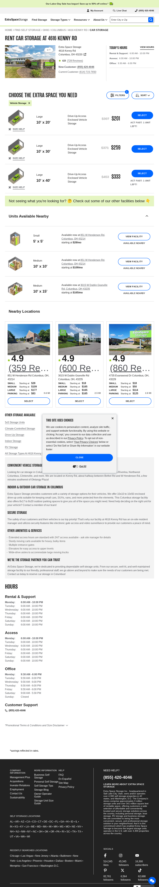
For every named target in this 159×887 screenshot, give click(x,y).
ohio (46, 30)
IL (76, 821)
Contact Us (16, 793)
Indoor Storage (13, 441)
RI (63, 831)
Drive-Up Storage (14, 434)
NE (73, 826)
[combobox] (132, 20)
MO (68, 826)
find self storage (28, 30)
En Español (65, 779)
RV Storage (11, 447)
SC (68, 831)
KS (16, 826)
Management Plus (20, 777)
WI (28, 836)
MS (62, 826)
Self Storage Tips (43, 785)
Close (80, 457)
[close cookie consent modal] (112, 418)
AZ (22, 821)
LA (27, 826)
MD (39, 826)
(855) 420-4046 (17, 710)
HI (67, 821)
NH (12, 831)
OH (41, 831)
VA (17, 836)
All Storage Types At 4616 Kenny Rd (25, 453)
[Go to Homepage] (14, 20)
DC (51, 821)
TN (74, 831)
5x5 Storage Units (15, 422)
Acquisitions (16, 781)
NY (29, 831)
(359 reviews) (29, 368)
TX (79, 831)
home (8, 30)
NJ (17, 831)
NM (23, 831)
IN (11, 826)
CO (34, 821)
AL (11, 821)
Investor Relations (20, 785)
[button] (79, 220)
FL (56, 821)
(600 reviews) (80, 368)
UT (11, 836)
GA (62, 821)
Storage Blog (41, 789)
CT (39, 821)
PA (58, 831)
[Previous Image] (8, 60)
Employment (17, 789)
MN (56, 826)
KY (22, 826)
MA (45, 826)
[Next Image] (51, 60)
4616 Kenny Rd (78, 30)
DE (45, 821)
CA (28, 821)
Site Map (63, 783)
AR (17, 821)
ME (33, 826)
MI (50, 826)
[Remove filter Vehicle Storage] (29, 103)
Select (142, 115)
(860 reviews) (130, 368)
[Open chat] (152, 881)
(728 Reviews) (75, 60)
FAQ (61, 775)
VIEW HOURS (147, 47)
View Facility (134, 236)
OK (46, 831)
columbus (58, 30)
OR (52, 831)
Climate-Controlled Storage (20, 428)
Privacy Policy (66, 787)
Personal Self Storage (46, 781)
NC (35, 831)
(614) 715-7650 (87, 72)
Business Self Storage (41, 776)
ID (72, 821)
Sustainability (17, 797)
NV (79, 826)
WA (23, 836)
